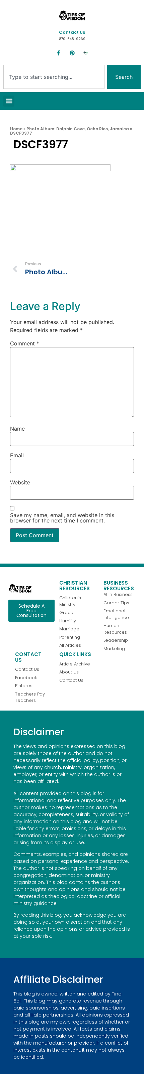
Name (17, 428)
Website (20, 482)
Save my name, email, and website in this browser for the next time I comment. (62, 517)
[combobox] (53, 77)
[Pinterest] (72, 53)
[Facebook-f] (58, 53)
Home (16, 129)
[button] (8, 101)
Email (17, 455)
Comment (24, 343)
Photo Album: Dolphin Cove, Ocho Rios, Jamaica (77, 129)
